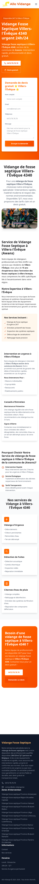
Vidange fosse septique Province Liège (17, 812)
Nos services (7, 853)
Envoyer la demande (19, 143)
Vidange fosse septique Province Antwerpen (19, 794)
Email (7, 104)
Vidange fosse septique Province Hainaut (18, 803)
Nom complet (9, 94)
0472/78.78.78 (12, 63)
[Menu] (36, 4)
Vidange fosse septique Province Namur (17, 825)
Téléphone (8, 114)
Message (8, 124)
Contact (5, 849)
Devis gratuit (12, 70)
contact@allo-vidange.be (14, 787)
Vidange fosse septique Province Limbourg (18, 816)
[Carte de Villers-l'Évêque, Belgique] (19, 714)
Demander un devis (16, 680)
